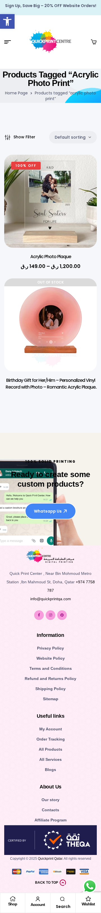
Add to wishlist (84, 170)
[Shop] (12, 898)
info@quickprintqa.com (50, 599)
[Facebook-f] (39, 615)
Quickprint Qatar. (50, 859)
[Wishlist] (88, 898)
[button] (7, 21)
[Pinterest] (62, 615)
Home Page (16, 93)
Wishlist (88, 904)
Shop (12, 904)
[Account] (38, 899)
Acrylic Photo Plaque (50, 256)
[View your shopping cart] (94, 42)
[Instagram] (50, 615)
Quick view (84, 184)
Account (38, 904)
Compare (84, 198)
